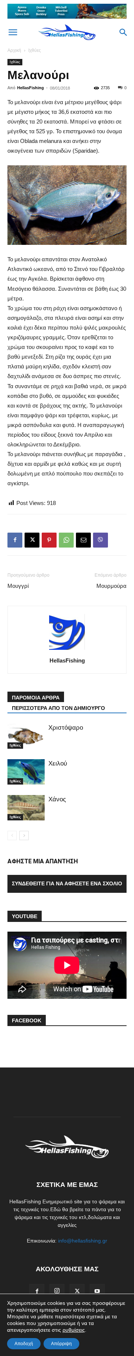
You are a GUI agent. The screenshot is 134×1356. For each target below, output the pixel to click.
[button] (13, 32)
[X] (32, 540)
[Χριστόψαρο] (26, 736)
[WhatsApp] (66, 540)
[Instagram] (57, 1291)
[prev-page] (12, 835)
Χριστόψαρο (65, 727)
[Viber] (100, 540)
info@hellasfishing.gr (82, 1241)
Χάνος (57, 799)
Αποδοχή (24, 1343)
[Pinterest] (49, 540)
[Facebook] (14, 540)
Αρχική (14, 50)
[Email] (83, 540)
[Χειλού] (26, 772)
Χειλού (57, 763)
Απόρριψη (61, 1343)
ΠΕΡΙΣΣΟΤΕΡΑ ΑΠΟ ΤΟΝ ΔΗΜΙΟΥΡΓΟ (58, 708)
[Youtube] (97, 1291)
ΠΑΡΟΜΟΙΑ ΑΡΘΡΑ (36, 698)
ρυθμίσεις (74, 1330)
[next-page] (24, 835)
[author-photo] (67, 650)
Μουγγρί (18, 586)
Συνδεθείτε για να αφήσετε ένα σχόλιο (67, 883)
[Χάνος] (26, 808)
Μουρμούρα (111, 586)
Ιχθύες (34, 50)
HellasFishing (30, 87)
